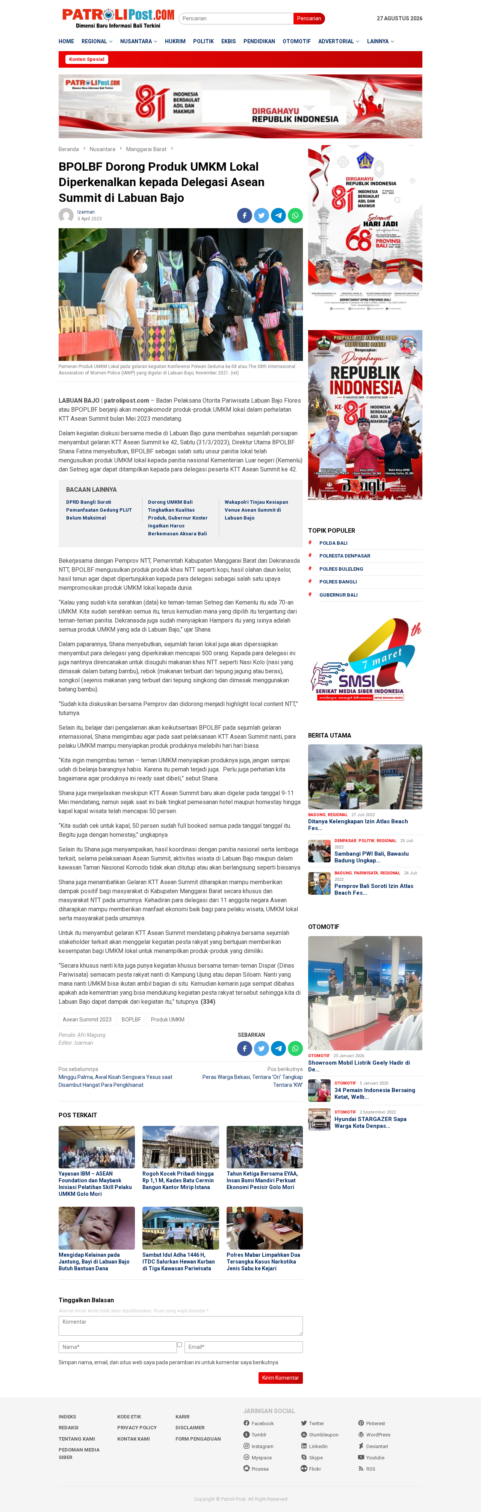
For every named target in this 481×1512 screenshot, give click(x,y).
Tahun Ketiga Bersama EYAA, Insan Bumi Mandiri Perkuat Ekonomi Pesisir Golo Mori (262, 1180)
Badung (316, 814)
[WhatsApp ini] (295, 215)
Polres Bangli (338, 582)
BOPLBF (131, 1020)
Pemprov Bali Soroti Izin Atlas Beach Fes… (373, 889)
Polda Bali (333, 543)
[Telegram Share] (278, 215)
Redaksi (69, 1427)
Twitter (316, 1423)
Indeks (67, 1417)
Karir (182, 1417)
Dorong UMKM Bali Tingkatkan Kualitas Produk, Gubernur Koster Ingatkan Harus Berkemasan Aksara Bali (178, 517)
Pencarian (309, 18)
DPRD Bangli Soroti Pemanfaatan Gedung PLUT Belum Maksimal (99, 510)
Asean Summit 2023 (87, 1020)
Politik (366, 840)
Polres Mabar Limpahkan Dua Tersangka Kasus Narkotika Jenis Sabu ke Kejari (263, 1261)
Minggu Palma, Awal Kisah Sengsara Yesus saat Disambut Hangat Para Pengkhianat (115, 1077)
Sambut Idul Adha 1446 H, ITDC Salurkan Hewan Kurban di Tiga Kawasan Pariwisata (178, 1261)
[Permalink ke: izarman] (66, 215)
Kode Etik (129, 1417)
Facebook (263, 1423)
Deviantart (377, 1446)
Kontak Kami (133, 1439)
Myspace (262, 1457)
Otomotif (319, 1055)
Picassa (260, 1469)
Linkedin (318, 1446)
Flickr (315, 1469)
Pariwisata (366, 873)
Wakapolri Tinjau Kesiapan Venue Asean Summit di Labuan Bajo (256, 510)
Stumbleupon (324, 1435)
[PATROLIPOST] (118, 18)
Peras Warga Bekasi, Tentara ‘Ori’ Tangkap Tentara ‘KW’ (253, 1077)
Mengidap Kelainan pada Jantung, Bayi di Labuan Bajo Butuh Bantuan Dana (94, 1261)
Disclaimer (189, 1427)
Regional (338, 814)
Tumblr (259, 1435)
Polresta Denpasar (344, 556)
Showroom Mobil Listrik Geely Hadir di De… (359, 1066)
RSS (370, 1469)
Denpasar (345, 840)
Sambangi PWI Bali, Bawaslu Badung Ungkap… (371, 857)
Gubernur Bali (338, 595)
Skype (316, 1457)
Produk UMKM (168, 1020)
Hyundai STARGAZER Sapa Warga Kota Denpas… (370, 1122)
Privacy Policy (137, 1427)
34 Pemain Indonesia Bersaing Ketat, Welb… (374, 1093)
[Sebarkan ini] (244, 215)
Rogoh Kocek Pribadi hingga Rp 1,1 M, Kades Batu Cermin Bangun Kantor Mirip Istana (178, 1180)
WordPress (378, 1435)
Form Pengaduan (198, 1439)
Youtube (375, 1457)
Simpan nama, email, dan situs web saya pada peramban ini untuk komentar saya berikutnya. (169, 1362)
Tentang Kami (77, 1439)
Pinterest (375, 1423)
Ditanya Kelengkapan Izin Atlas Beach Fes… (358, 825)
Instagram (263, 1446)
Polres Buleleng (341, 569)
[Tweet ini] (261, 215)
